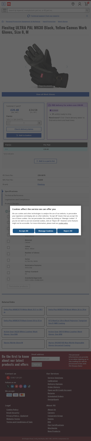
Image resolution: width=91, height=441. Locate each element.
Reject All (68, 231)
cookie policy (63, 223)
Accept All (23, 231)
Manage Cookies (46, 231)
